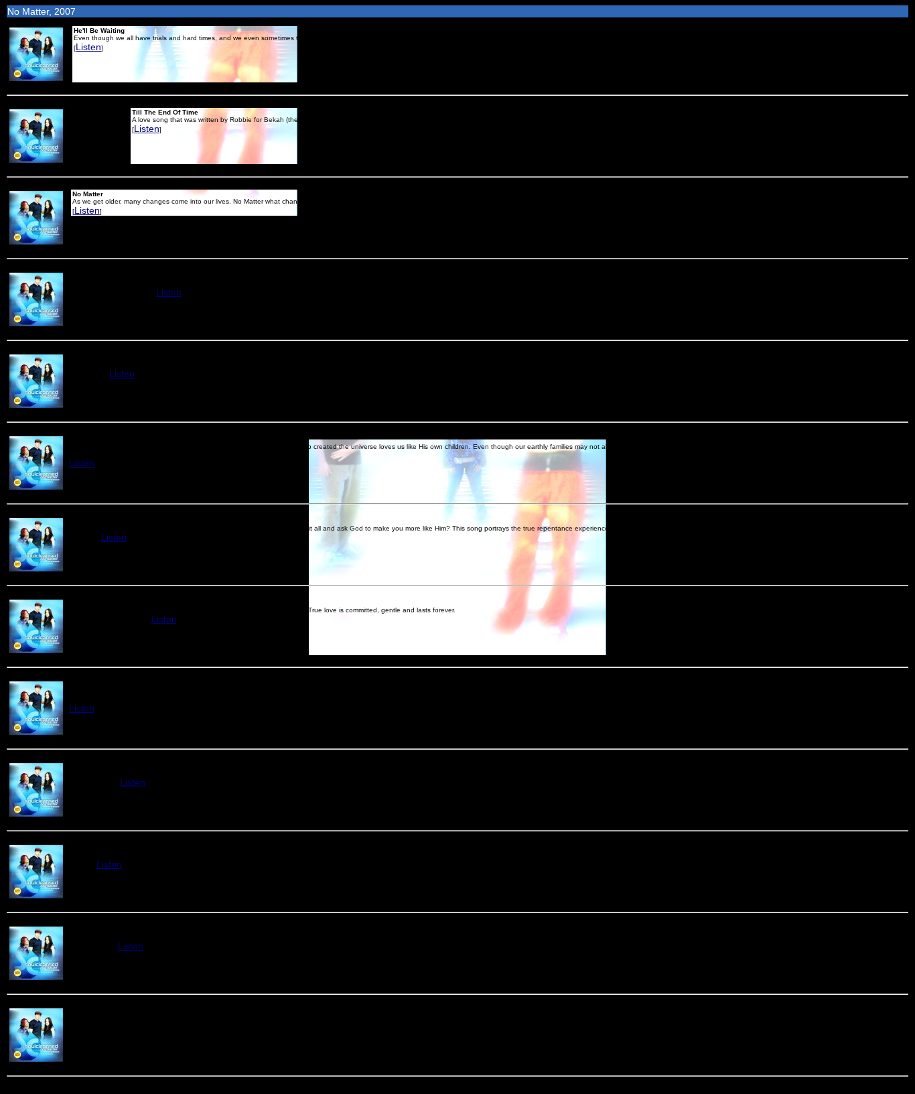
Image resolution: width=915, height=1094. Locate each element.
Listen (88, 47)
